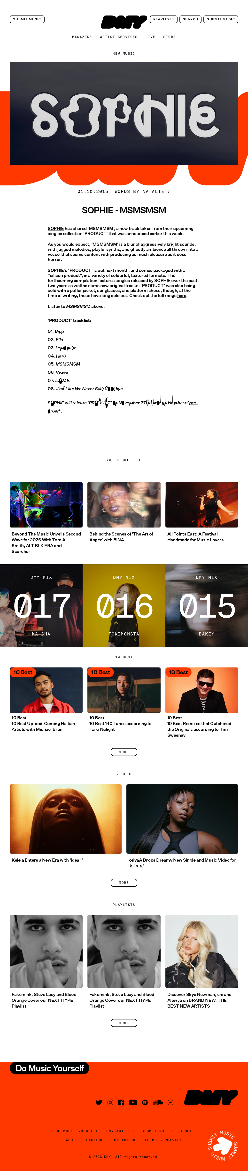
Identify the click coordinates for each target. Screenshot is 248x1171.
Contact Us (124, 1140)
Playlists (163, 19)
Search (190, 19)
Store (169, 37)
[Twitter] (99, 1102)
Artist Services (119, 37)
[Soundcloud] (158, 1102)
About (72, 1140)
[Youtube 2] (133, 1102)
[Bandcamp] (170, 1102)
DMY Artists (120, 1131)
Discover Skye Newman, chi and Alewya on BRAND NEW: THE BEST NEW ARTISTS (199, 1000)
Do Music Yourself (77, 1131)
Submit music (27, 19)
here (181, 295)
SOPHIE (56, 228)
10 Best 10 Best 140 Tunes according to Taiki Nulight (120, 723)
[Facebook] (121, 1102)
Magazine (82, 37)
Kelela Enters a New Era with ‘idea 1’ (47, 860)
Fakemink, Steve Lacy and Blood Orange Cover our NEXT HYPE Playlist (44, 1000)
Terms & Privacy (163, 1140)
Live (151, 37)
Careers (95, 1140)
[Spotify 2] (145, 1102)
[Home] (124, 22)
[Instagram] (110, 1102)
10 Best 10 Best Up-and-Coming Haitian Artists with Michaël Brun (43, 723)
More (124, 752)
